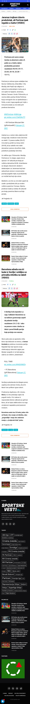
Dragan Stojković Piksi (16, 544)
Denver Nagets (6, 544)
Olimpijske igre (19, 574)
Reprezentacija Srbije (10, 584)
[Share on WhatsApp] (15, 30)
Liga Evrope (4, 565)
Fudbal (11, 281)
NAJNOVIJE (4, 8)
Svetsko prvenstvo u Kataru (20, 590)
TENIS (24, 8)
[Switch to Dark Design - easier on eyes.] (27, 1)
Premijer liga (16, 578)
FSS (15, 555)
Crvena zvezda (9, 541)
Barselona (4, 429)
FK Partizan (7, 555)
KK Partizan (10, 203)
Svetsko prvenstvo (7, 590)
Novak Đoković (8, 574)
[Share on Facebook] (8, 30)
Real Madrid (11, 581)
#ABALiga (17, 114)
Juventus (19, 555)
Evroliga (13, 547)
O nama (5, 693)
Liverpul (3, 568)
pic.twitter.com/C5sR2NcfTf (14, 117)
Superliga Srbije (15, 588)
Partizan (6, 578)
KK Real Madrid (17, 562)
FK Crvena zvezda (16, 551)
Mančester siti (21, 568)
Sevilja (15, 429)
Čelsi (3, 593)
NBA (9, 571)
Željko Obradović (10, 593)
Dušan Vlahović (5, 548)
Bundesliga (11, 537)
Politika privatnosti (20, 693)
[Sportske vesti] (15, 4)
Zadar (16, 203)
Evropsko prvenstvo (23, 548)
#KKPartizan (9, 114)
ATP (11, 535)
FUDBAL (12, 8)
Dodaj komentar (14, 209)
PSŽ (23, 578)
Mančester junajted (11, 568)
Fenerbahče (4, 551)
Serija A (23, 584)
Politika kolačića (9, 695)
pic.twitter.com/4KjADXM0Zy (15, 364)
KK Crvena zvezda (10, 559)
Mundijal (4, 571)
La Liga (10, 429)
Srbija (4, 588)
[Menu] (3, 5)
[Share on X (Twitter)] (10, 30)
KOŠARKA (18, 8)
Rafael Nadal (4, 581)
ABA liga (12, 26)
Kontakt (10, 693)
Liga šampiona (22, 565)
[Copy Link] (13, 30)
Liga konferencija (12, 565)
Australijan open (18, 535)
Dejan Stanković (21, 541)
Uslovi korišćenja (21, 695)
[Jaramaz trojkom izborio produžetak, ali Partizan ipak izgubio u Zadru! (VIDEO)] (15, 44)
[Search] (27, 5)
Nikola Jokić (16, 571)
